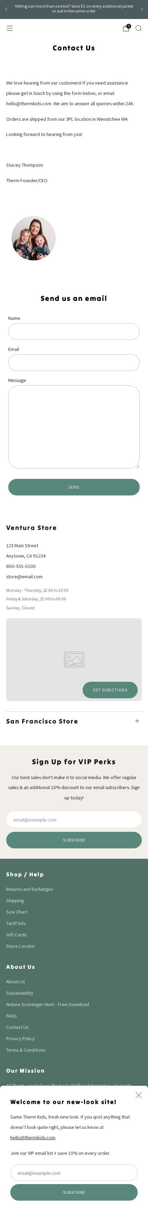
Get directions (110, 689)
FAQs (11, 1015)
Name (14, 318)
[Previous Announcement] (6, 9)
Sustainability (19, 993)
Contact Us (17, 1027)
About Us (15, 981)
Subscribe (74, 1192)
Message (17, 380)
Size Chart (16, 911)
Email (13, 349)
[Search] (138, 27)
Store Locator (20, 946)
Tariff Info (16, 923)
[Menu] (9, 28)
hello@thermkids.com (32, 1137)
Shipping (15, 900)
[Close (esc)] (138, 1095)
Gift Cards (16, 934)
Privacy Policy (20, 1038)
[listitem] (74, 10)
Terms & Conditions (25, 1049)
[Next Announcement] (142, 9)
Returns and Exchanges (29, 889)
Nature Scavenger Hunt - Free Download (47, 1004)
